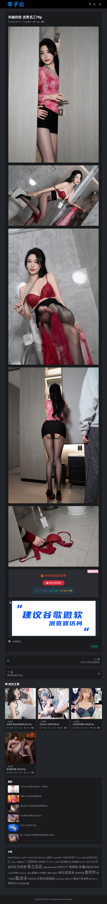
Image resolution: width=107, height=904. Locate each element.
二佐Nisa (31, 861)
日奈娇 (22, 866)
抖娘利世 (16, 641)
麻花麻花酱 (24, 883)
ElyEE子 (24, 857)
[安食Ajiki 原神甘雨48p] (53, 703)
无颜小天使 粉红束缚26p (31, 796)
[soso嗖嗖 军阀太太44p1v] (13, 818)
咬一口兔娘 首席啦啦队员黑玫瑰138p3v (37, 835)
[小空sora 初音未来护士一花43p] (13, 789)
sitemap (69, 899)
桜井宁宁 (64, 867)
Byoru (18, 857)
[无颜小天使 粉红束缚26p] (13, 798)
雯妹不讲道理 (80, 878)
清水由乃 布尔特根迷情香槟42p (34, 805)
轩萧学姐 (32, 878)
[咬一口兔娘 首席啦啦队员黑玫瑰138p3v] (13, 837)
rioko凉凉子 (69, 857)
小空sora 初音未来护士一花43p (34, 786)
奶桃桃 (75, 861)
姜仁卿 (82, 862)
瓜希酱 (28, 873)
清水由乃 (22, 873)
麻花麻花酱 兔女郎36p (16, 769)
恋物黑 (28, 21)
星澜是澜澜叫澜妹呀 (50, 867)
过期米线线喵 (45, 878)
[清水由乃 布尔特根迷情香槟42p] (13, 808)
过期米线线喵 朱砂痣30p (83, 724)
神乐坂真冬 (67, 872)
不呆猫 (13, 862)
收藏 (95, 646)
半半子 (48, 862)
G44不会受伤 (33, 857)
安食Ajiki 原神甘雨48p (49, 724)
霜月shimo (93, 879)
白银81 (43, 872)
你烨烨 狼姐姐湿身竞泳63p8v (19, 724)
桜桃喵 (73, 867)
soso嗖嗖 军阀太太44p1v (31, 815)
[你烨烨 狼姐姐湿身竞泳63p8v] (20, 703)
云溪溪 (41, 861)
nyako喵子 (58, 857)
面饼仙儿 (13, 883)
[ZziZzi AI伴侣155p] (13, 828)
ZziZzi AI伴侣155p (28, 825)
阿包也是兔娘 (59, 879)
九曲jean (20, 861)
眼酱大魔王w (53, 873)
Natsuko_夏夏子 (45, 857)
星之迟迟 (34, 866)
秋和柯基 (79, 872)
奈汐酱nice (66, 861)
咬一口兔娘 (55, 862)
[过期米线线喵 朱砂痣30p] (86, 703)
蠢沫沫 (21, 878)
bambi (11, 857)
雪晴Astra (68, 879)
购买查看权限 (54, 583)
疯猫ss (35, 872)
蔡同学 (90, 872)
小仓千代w (90, 861)
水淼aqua (85, 866)
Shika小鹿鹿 (81, 858)
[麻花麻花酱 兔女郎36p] (20, 748)
